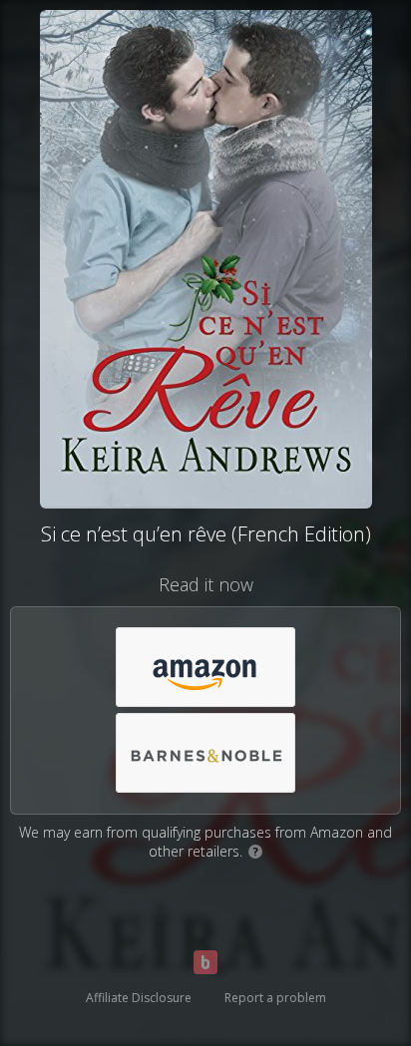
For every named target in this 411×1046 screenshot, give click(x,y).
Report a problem (275, 997)
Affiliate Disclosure (139, 997)
